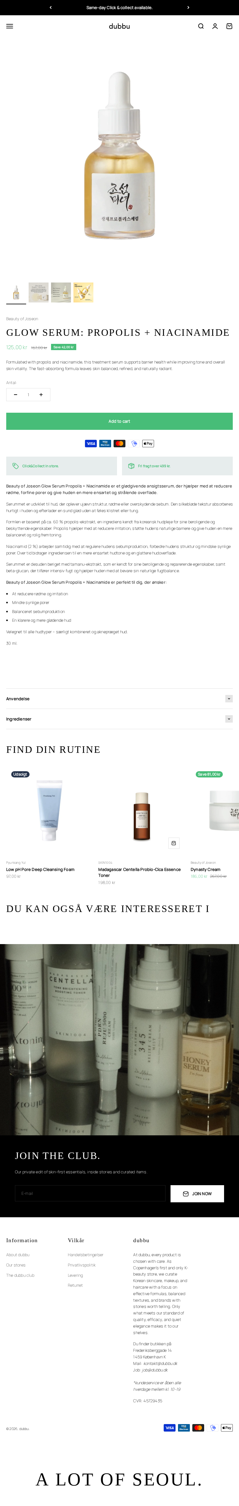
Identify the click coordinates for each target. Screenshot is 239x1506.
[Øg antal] (41, 394)
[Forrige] (50, 7)
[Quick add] (174, 843)
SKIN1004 (105, 862)
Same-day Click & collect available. (120, 7)
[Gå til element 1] (16, 293)
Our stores (16, 1265)
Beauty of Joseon (22, 318)
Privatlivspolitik (82, 1265)
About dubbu (17, 1254)
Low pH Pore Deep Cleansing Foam (40, 869)
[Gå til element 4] (83, 293)
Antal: (11, 382)
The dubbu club (20, 1275)
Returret (75, 1285)
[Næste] (188, 7)
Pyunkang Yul (16, 862)
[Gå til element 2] (39, 293)
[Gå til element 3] (61, 293)
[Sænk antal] (16, 394)
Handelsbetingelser (86, 1254)
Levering (75, 1275)
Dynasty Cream (206, 869)
